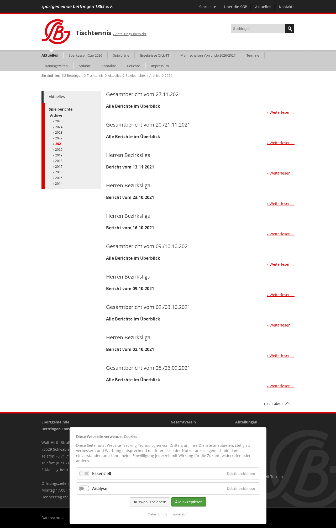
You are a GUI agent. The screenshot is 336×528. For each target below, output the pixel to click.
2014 (58, 183)
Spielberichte (135, 75)
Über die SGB (235, 6)
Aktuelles (263, 6)
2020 (58, 149)
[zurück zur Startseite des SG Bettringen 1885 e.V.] (77, 7)
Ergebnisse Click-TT (154, 55)
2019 (58, 155)
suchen (289, 28)
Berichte (133, 65)
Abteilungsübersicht (130, 33)
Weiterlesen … (200, 112)
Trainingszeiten (56, 65)
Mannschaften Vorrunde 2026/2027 (207, 55)
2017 (58, 166)
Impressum (160, 65)
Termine (252, 55)
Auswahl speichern (150, 502)
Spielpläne (121, 55)
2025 (58, 121)
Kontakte (287, 6)
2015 (58, 178)
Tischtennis (93, 32)
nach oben (273, 403)
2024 (58, 127)
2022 (58, 138)
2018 (58, 161)
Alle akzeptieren (188, 502)
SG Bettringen (72, 75)
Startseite (207, 6)
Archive (154, 75)
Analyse (99, 488)
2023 (58, 132)
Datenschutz (52, 517)
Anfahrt (85, 65)
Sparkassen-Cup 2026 (85, 55)
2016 (58, 172)
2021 (59, 143)
